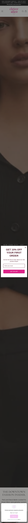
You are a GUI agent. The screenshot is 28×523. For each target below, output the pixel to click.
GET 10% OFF (14, 271)
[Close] (25, 247)
